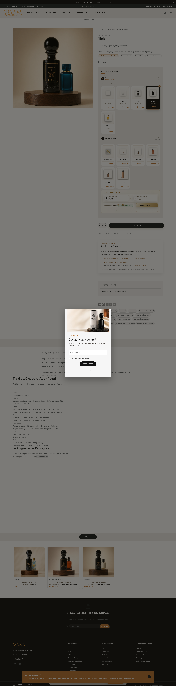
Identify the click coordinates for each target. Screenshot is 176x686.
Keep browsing (88, 370)
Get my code (88, 364)
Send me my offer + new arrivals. (82, 358)
